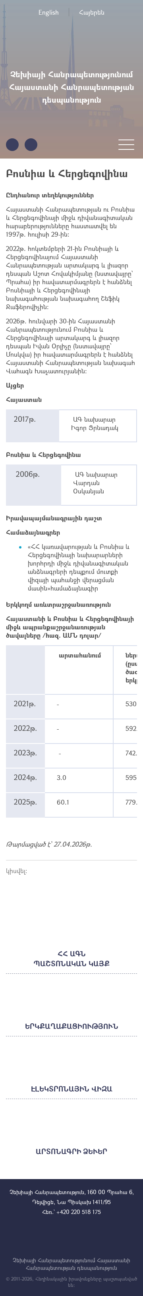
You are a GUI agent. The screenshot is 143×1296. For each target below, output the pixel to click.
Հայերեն (91, 12)
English (49, 12)
